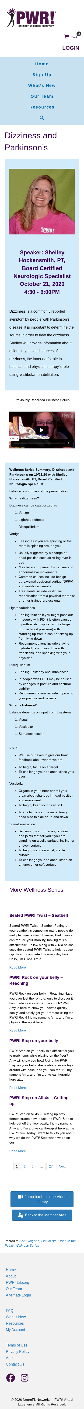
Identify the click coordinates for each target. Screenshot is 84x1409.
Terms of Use (17, 1345)
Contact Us (15, 1364)
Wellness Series (27, 1245)
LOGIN (70, 48)
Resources (15, 1323)
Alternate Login (18, 1295)
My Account (15, 1330)
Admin (11, 1358)
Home (11, 1270)
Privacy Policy (17, 1352)
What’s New (16, 1317)
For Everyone (29, 1241)
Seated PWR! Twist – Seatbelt (38, 915)
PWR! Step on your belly (33, 1040)
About (11, 1276)
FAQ (9, 1311)
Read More (17, 967)
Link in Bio (48, 1241)
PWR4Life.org (17, 1282)
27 (51, 1166)
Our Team (14, 1289)
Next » (63, 1166)
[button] (42, 118)
